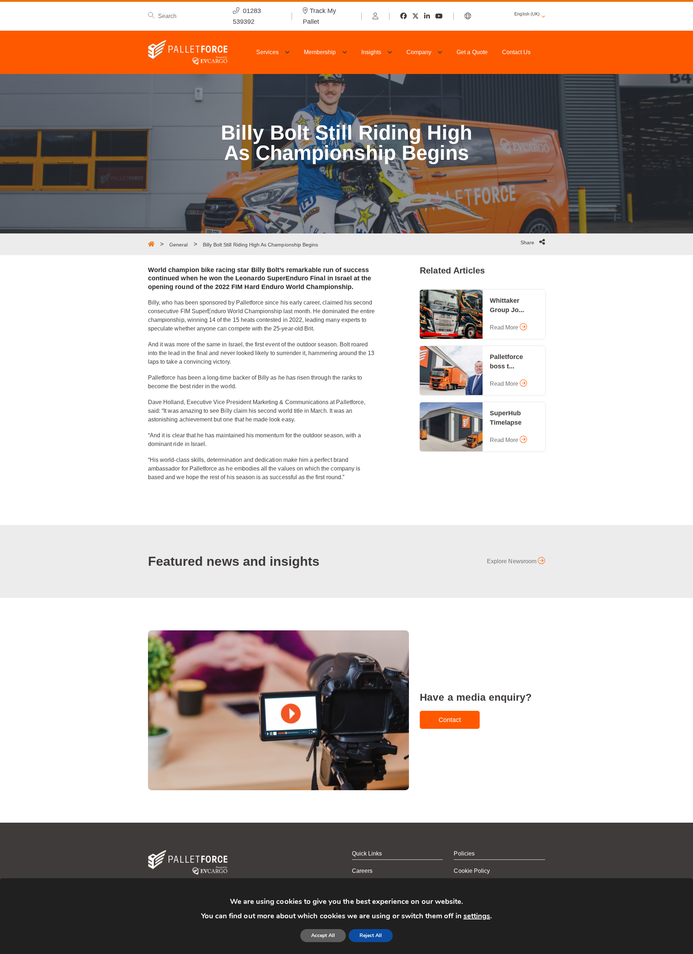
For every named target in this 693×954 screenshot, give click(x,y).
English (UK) (527, 14)
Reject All (370, 935)
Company (418, 52)
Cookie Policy (472, 871)
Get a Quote (472, 52)
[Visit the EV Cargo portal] (375, 16)
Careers (362, 871)
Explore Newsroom (512, 561)
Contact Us (516, 52)
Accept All (323, 935)
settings (476, 916)
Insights (371, 52)
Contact (450, 719)
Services (267, 52)
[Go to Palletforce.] (151, 243)
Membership (320, 52)
